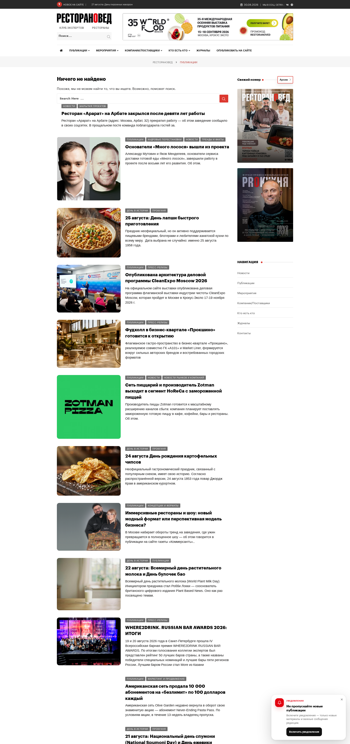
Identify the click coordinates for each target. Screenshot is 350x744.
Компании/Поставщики (142, 50)
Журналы (203, 50)
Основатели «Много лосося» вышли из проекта (177, 147)
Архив (284, 79)
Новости (243, 272)
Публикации (78, 50)
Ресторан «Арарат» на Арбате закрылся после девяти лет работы (133, 113)
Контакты (244, 332)
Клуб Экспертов (71, 28)
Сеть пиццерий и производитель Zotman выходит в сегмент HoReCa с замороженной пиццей (173, 391)
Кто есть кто (178, 50)
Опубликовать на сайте (234, 50)
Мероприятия (106, 50)
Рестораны (100, 28)
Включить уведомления (304, 731)
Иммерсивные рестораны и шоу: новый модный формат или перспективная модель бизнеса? (173, 519)
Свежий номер (249, 79)
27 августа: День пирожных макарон (112, 4)
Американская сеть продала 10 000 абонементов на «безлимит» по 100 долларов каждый (175, 692)
